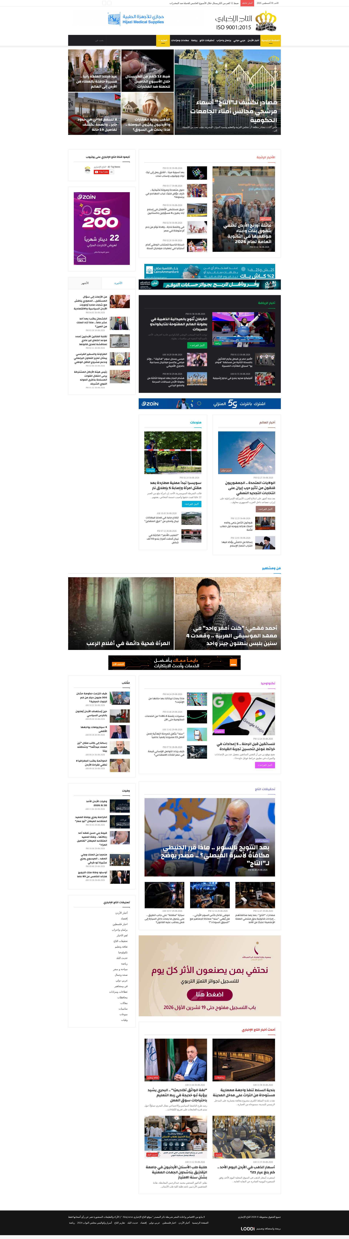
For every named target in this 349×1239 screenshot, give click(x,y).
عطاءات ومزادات (180, 40)
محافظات (122, 997)
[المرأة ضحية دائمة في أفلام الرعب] (121, 613)
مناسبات (123, 1008)
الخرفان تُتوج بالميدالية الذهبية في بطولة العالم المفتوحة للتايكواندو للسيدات (178, 324)
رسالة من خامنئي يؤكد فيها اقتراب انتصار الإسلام (237, 544)
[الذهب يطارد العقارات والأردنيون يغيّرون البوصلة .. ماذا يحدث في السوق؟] (147, 114)
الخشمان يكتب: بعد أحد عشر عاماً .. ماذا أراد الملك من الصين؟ (92, 322)
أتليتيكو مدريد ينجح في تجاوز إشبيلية (232, 378)
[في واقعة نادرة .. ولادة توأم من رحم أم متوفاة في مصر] (197, 227)
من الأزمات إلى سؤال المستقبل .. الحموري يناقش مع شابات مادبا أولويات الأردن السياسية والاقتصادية (90, 303)
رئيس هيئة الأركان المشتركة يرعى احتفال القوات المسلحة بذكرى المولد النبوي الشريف (90, 378)
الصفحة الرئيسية (270, 40)
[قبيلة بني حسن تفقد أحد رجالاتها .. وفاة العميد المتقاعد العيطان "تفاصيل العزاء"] (120, 837)
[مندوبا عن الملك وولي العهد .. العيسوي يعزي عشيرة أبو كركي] (120, 859)
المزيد (164, 40)
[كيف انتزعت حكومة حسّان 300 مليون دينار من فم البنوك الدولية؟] (120, 698)
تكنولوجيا (123, 952)
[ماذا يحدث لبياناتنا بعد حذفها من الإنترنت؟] (197, 699)
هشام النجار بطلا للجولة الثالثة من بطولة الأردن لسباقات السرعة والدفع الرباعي (165, 382)
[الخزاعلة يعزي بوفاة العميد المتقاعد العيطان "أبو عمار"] (120, 821)
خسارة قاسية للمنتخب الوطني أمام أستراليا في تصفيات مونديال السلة (165, 246)
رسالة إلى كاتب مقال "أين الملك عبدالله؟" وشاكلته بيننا (92, 747)
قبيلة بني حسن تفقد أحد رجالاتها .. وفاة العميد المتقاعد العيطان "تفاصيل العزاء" (92, 839)
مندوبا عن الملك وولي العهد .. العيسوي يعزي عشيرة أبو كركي (93, 858)
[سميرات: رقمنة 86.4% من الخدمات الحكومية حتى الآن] (197, 716)
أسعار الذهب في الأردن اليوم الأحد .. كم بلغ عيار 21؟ (246, 1170)
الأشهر (85, 283)
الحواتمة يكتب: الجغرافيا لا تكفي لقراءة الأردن (91, 762)
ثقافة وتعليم (121, 946)
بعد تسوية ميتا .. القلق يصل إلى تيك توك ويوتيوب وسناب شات (165, 174)
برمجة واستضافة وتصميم (268, 1228)
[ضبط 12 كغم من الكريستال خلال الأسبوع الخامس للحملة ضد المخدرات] (147, 70)
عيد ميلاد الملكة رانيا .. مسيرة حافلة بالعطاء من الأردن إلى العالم (96, 81)
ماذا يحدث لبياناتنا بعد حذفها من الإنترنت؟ (166, 700)
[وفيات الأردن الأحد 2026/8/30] (120, 806)
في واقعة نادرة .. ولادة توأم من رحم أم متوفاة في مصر (164, 229)
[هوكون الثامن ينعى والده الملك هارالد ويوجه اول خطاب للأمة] (265, 523)
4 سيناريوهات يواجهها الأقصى (94, 729)
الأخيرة (118, 283)
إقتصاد (124, 918)
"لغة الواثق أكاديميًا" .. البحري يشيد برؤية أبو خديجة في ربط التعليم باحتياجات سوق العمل (177, 1095)
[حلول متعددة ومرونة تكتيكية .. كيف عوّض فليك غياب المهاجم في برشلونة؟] (197, 190)
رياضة (194, 40)
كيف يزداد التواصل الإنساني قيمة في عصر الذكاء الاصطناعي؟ (166, 753)
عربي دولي (239, 40)
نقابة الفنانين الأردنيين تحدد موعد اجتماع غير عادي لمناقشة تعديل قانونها (91, 340)
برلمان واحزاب (223, 40)
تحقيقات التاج (207, 40)
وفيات (124, 1020)
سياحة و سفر (120, 969)
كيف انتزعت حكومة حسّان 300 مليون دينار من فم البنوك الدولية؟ (91, 697)
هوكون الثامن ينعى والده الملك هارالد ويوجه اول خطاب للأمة (236, 526)
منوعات (124, 1014)
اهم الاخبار (122, 935)
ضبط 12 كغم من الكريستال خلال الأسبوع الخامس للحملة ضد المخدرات (147, 81)
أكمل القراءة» (265, 509)
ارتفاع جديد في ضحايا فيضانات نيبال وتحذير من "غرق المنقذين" (161, 519)
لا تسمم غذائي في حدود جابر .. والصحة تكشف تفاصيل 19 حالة (97, 124)
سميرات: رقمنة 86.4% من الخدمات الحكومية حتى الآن (164, 718)
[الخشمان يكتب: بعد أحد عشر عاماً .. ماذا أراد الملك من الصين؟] (120, 323)
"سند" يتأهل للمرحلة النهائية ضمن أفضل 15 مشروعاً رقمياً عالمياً (165, 735)
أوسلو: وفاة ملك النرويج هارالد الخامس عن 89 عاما (92, 874)
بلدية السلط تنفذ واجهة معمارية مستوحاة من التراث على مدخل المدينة (244, 1092)
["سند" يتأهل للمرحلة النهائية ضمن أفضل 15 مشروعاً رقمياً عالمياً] (197, 734)
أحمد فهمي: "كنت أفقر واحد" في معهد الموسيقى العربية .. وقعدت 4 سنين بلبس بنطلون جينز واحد (231, 635)
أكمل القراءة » (197, 345)
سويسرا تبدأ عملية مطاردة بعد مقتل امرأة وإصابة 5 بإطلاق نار (175, 485)
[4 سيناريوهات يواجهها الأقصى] (120, 731)
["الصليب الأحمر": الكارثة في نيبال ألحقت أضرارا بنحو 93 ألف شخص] (191, 536)
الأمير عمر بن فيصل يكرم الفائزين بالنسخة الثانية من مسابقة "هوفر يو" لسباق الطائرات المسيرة (233, 362)
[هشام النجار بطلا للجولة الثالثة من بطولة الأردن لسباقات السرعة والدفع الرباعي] (197, 378)
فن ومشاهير (121, 986)
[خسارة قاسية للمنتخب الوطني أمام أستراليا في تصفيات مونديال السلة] (197, 245)
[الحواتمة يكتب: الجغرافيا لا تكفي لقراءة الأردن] (120, 765)
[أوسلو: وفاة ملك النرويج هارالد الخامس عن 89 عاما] (120, 877)
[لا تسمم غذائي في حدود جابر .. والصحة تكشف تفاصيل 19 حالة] (94, 114)
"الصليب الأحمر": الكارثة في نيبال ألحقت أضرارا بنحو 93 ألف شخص (163, 539)
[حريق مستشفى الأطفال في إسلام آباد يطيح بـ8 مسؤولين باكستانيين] (197, 210)
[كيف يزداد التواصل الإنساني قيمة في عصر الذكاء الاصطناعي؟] (197, 752)
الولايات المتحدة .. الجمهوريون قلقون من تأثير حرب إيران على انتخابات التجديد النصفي (250, 487)
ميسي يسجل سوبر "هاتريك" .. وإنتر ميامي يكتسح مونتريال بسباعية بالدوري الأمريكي (165, 362)
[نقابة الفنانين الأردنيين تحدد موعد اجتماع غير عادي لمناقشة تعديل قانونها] (120, 341)
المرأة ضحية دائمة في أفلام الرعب (128, 643)
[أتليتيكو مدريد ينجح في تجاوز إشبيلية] (265, 378)
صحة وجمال (121, 975)
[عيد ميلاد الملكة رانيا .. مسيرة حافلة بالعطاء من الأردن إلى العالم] (94, 70)
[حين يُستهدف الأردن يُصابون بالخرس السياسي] (120, 716)
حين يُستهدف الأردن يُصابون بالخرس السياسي (91, 713)
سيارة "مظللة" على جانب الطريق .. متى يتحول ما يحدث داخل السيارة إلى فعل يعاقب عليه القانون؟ (164, 919)
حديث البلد (122, 958)
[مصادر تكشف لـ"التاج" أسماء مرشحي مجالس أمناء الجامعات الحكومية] (227, 92)
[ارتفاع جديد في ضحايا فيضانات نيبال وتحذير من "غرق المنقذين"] (191, 518)
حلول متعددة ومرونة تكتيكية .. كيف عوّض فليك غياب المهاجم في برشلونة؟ (165, 193)
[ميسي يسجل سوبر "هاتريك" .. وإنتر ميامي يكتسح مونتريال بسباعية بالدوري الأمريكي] (197, 359)
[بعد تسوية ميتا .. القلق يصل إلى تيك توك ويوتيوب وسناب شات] (197, 173)
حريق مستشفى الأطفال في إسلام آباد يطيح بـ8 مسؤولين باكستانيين (165, 211)
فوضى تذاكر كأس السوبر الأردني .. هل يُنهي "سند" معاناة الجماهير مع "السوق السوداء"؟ (210, 919)
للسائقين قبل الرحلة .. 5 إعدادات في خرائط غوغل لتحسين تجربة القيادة (246, 746)
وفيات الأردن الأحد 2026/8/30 (96, 803)
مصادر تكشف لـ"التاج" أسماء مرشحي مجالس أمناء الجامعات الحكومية (233, 111)
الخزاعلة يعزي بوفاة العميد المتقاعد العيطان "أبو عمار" (91, 819)
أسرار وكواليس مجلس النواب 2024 (94, 1222)
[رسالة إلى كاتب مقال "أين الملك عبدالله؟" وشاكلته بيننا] (120, 747)
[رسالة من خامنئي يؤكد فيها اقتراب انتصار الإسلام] (265, 542)
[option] (174, 92)
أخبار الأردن (253, 40)
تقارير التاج (119, 1222)
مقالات (124, 1003)
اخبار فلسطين (120, 924)
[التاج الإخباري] (247, 20)
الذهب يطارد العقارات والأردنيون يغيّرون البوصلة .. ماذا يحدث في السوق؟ (203, 3)
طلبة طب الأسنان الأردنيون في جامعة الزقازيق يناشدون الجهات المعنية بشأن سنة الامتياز (176, 1172)
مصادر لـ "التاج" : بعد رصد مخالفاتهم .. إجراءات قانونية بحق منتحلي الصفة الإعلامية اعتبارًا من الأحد (255, 919)
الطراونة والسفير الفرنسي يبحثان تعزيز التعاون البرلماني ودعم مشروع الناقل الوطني (90, 358)
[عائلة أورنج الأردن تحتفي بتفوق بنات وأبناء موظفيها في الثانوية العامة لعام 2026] (243, 209)
